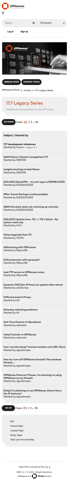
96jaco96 (22, 250)
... (34, 122)
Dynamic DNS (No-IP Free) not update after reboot (33, 285)
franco (20, 147)
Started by (21, 135)
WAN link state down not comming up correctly (31, 207)
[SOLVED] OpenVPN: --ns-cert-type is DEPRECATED (34, 182)
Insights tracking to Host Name (22, 169)
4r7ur (19, 225)
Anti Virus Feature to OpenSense (22, 322)
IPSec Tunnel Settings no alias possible (26, 194)
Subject (8, 135)
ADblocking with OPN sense (20, 247)
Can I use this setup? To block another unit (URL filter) (34, 347)
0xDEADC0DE (24, 185)
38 (36, 122)
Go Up (8, 408)
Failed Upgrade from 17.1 (17, 235)
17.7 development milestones (20, 144)
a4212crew (22, 288)
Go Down (9, 122)
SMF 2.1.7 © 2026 (25, 472)
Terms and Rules (32, 467)
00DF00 (21, 160)
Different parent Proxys (17, 297)
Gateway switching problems (21, 310)
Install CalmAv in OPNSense (20, 334)
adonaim (21, 325)
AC (18, 300)
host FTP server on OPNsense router (24, 272)
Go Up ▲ (46, 467)
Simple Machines (43, 472)
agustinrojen (23, 350)
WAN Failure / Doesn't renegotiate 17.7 (26, 157)
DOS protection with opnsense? (22, 260)
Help (21, 467)
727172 (20, 238)
